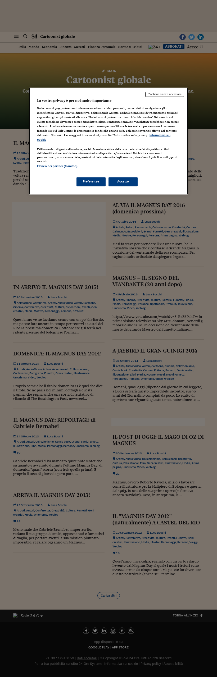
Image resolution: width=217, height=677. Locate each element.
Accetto (123, 181)
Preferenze (91, 181)
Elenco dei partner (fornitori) (57, 166)
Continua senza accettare (165, 94)
